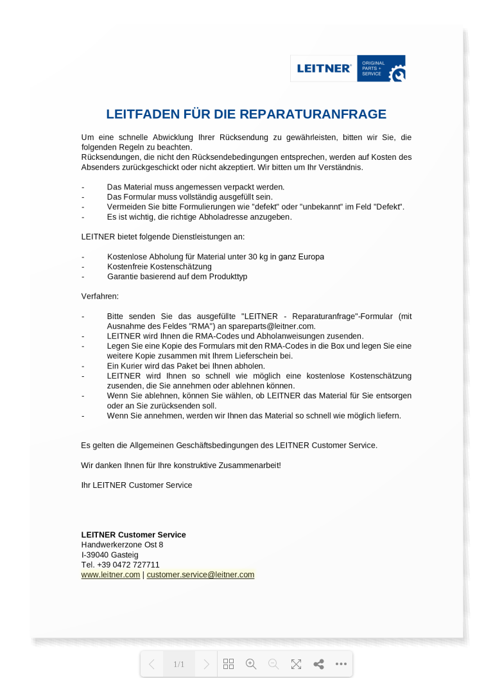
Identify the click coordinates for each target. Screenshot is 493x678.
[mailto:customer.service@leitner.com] (199, 574)
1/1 (179, 664)
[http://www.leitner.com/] (110, 573)
